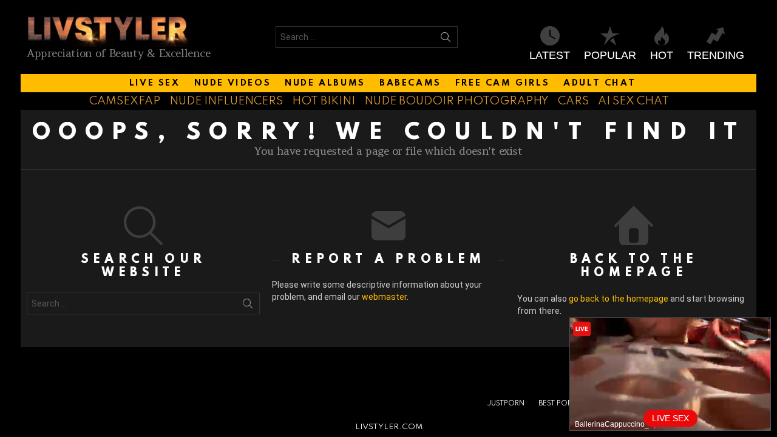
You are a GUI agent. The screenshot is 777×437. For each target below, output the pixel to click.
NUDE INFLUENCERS (226, 101)
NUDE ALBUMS (325, 83)
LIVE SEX (154, 83)
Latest (549, 55)
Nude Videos (232, 83)
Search (445, 39)
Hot (661, 55)
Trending (715, 55)
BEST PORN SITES (567, 403)
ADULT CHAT (599, 83)
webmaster (384, 297)
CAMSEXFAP (124, 101)
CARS (573, 101)
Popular (610, 55)
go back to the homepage (618, 298)
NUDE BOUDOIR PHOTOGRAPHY (456, 101)
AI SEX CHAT (633, 101)
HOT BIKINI (323, 101)
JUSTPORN (505, 403)
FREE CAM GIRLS (502, 83)
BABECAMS (410, 83)
